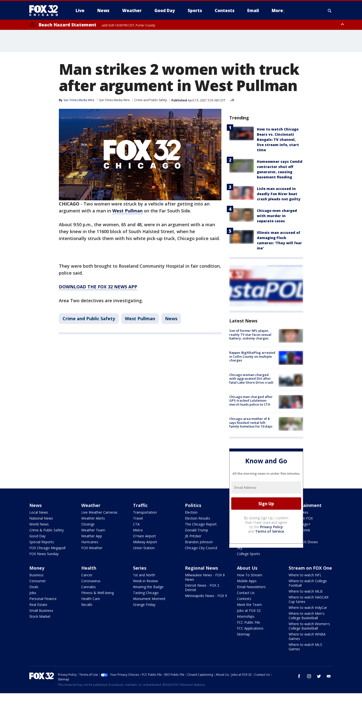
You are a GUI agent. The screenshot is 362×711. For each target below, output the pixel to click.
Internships (245, 616)
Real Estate (38, 604)
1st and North (144, 575)
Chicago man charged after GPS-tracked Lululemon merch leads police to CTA (251, 400)
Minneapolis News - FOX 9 (206, 595)
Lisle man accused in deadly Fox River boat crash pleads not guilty (278, 193)
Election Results (197, 518)
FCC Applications (250, 628)
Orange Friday (144, 604)
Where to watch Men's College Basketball (307, 615)
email (329, 676)
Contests (244, 598)
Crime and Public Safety (150, 100)
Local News (38, 512)
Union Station (144, 547)
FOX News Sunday (44, 553)
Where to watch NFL (305, 575)
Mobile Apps (247, 581)
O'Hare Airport (144, 536)
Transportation (145, 512)
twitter (319, 676)
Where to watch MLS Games (305, 646)
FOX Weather (91, 547)
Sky (239, 547)
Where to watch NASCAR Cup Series (309, 599)
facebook (299, 676)
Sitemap (243, 634)
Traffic (140, 505)
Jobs (32, 592)
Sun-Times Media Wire (114, 100)
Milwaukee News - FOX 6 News (205, 577)
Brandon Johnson (199, 542)
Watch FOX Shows (303, 542)
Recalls (86, 604)
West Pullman (140, 318)
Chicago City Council (201, 547)
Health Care (90, 598)
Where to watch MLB (306, 591)
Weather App (91, 536)
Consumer (37, 581)
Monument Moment (149, 598)
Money (36, 568)
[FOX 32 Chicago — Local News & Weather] (45, 11)
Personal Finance (43, 598)
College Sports (248, 553)
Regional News (201, 568)
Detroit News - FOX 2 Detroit (202, 587)
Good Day (37, 536)
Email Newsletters (251, 586)
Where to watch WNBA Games (307, 636)
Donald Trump (196, 530)
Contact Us (246, 592)
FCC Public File (248, 622)
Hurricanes (89, 542)
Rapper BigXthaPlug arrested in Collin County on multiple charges (252, 356)
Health (88, 568)
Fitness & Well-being (97, 592)
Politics (193, 505)
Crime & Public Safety (46, 530)
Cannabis (88, 586)
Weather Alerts (93, 518)
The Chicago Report (201, 524)
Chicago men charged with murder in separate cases (277, 215)
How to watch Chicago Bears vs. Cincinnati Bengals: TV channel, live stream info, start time (278, 139)
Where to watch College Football (308, 583)
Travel (138, 518)
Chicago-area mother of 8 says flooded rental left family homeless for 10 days (250, 422)
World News (39, 524)
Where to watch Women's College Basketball (309, 626)
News (171, 318)
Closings (88, 524)
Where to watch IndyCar (308, 607)
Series (139, 568)
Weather (90, 505)
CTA (136, 524)
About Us (247, 568)
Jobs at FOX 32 (249, 610)
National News (41, 518)
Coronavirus (90, 581)
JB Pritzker (193, 536)
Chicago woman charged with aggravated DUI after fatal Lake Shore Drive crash (251, 379)
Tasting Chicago (146, 592)
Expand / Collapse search (330, 10)
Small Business (41, 610)
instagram (309, 676)
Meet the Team (249, 604)
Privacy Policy (271, 526)
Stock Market (39, 616)
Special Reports (41, 542)
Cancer (86, 575)
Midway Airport (145, 542)
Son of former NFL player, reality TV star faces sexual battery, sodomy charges (250, 334)
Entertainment (305, 505)
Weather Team (93, 530)
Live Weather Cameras (99, 512)
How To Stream (249, 575)
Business (36, 575)
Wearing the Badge (148, 586)
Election (191, 512)
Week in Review (145, 581)
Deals (33, 586)
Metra (138, 530)
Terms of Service (269, 531)
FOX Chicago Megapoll (47, 547)
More (277, 10)
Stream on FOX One (310, 568)
